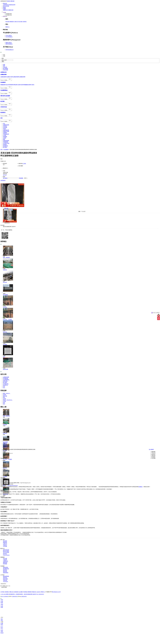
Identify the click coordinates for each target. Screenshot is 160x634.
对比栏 (2, 632)
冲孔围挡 (5, 344)
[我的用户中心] (1, 598)
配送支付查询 (6, 551)
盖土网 (7, 84)
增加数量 (21, 178)
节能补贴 (5, 580)
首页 (4, 123)
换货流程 (5, 570)
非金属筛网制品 (4, 90)
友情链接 (16, 591)
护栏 (1, 118)
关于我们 (2, 591)
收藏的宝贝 (5, 9)
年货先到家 (5, 69)
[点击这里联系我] (11, 217)
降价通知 (5, 158)
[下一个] (1, 371)
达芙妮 (4, 401)
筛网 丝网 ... (5, 381)
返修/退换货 (5, 572)
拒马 (4, 387)
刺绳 (4, 139)
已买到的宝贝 (6, 4)
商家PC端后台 (9, 42)
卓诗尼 (4, 398)
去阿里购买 (3, 180)
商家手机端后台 (9, 43)
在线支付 (5, 544)
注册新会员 (5, 561)
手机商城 (25, 591)
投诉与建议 (5, 578)
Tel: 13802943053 (40, 594)
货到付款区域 (6, 549)
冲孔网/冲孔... (6, 383)
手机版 (4, 12)
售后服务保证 (6, 568)
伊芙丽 (4, 394)
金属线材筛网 (3, 74)
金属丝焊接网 (16, 76)
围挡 (4, 356)
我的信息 (5, 3)
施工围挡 (2, 101)
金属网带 (5, 132)
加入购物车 (151, 449)
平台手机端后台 (9, 36)
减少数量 (5, 178)
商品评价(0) (5, 445)
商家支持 (5, 16)
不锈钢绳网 (5, 141)
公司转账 (5, 546)
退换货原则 (5, 567)
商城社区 (34, 591)
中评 (4, 472)
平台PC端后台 (9, 35)
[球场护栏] (8, 267)
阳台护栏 (5, 282)
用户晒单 (5, 475)
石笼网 (4, 138)
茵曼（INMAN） (6, 393)
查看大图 (6, 208)
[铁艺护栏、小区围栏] (8, 317)
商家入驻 (12, 591)
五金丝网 (5, 67)
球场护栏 (5, 269)
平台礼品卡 (5, 581)
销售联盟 (30, 591)
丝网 (4, 64)
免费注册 (12, 1)
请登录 (8, 1)
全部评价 (5, 469)
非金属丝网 (3, 82)
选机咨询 (5, 577)
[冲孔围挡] (8, 342)
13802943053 (14, 596)
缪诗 (4, 397)
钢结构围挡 (5, 294)
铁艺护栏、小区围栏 (7, 319)
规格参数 (5, 443)
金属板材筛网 (22, 76)
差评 (4, 473)
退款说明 (5, 571)
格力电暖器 (5, 68)
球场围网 (5, 136)
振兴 (4, 403)
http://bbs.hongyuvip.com (13, 485)
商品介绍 (5, 444)
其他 (4, 402)
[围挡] (8, 354)
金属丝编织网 (3, 76)
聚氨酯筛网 (3, 84)
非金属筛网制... (6, 379)
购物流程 (12, 21)
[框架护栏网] (8, 367)
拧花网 (4, 135)
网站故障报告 (6, 576)
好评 (4, 471)
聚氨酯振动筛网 (27, 84)
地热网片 (5, 144)
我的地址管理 (12, 4)
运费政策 (140, 486)
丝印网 (22, 84)
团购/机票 (5, 562)
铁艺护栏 (5, 307)
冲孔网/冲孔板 (3, 106)
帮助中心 (8, 26)
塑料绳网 (11, 84)
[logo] (1, 52)
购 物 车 (1, 610)
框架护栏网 (5, 369)
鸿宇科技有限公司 (10, 49)
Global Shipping (6, 555)
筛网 (4, 65)
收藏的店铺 (10, 9)
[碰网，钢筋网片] (8, 255)
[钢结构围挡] (8, 292)
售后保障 (5, 447)
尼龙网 (19, 84)
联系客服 (5, 563)
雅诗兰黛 (5, 396)
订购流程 (5, 559)
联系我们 (7, 591)
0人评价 (24, 163)
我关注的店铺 (6, 6)
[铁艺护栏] (8, 305)
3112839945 (5, 596)
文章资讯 (24, 21)
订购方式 (16, 21)
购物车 (4, 7)
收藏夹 (4, 8)
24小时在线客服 (4, 589)
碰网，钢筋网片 (6, 257)
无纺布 (32, 84)
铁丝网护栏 (3, 112)
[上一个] (1, 244)
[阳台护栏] (8, 280)
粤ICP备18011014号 (56, 591)
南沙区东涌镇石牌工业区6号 (30, 594)
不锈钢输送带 (6, 134)
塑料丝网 (15, 84)
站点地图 (20, 591)
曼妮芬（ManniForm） (8, 399)
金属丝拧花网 (10, 76)
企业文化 (38, 591)
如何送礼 (5, 553)
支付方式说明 (6, 552)
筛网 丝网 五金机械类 (5, 95)
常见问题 (20, 21)
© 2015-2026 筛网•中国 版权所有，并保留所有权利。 (12, 594)
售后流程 (8, 21)
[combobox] (7, 60)
